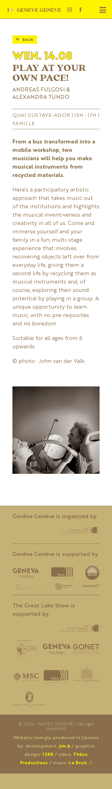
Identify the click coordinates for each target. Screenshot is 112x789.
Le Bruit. (78, 762)
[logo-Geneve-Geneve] (36, 9)
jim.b (64, 745)
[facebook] (80, 9)
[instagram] (69, 9)
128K (47, 754)
